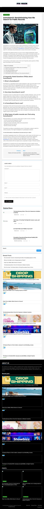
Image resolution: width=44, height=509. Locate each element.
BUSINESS (4, 281)
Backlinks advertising (18, 240)
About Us (28, 505)
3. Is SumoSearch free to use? (11, 71)
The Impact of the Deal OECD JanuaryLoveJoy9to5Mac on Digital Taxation (19, 355)
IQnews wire (16, 214)
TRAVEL (4, 346)
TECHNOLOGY (6, 14)
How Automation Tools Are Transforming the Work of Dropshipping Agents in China (20, 257)
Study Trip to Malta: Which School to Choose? (13, 262)
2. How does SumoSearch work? (11, 70)
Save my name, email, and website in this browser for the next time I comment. (21, 197)
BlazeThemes (12, 506)
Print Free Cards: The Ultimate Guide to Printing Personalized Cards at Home (18, 267)
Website (6, 192)
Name (5, 183)
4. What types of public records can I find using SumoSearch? (17, 73)
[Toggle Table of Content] (28, 66)
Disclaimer (40, 505)
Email (5, 187)
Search (4, 248)
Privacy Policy (34, 505)
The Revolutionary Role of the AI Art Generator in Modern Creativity (17, 264)
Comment (6, 168)
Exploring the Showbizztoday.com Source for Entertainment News (17, 334)
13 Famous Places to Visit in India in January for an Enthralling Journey (18, 345)
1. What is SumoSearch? (9, 68)
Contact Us (39, 507)
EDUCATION (4, 409)
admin (15, 223)
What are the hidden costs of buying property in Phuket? (14, 260)
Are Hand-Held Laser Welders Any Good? (22, 228)
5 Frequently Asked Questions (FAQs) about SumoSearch (16, 67)
